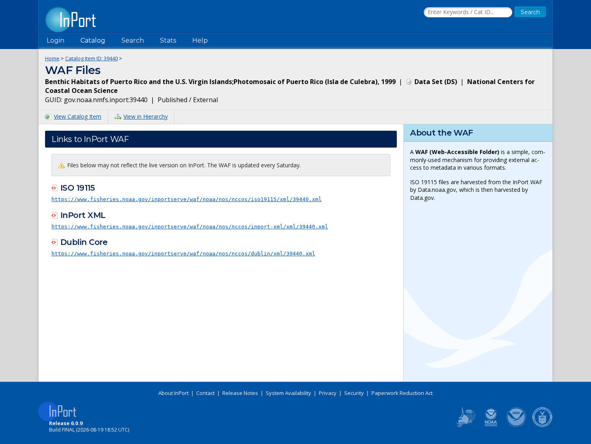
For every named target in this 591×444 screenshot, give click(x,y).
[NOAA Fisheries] (490, 425)
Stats (168, 40)
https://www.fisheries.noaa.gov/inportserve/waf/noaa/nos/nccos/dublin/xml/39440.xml (183, 254)
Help (200, 40)
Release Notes (240, 393)
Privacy (328, 393)
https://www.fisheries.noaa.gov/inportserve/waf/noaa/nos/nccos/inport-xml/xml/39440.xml (189, 227)
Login (55, 40)
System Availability (288, 393)
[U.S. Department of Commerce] (542, 425)
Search (132, 40)
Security (354, 393)
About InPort (173, 393)
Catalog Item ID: (91, 58)
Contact (205, 393)
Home (52, 58)
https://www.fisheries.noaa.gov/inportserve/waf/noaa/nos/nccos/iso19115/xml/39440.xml (186, 199)
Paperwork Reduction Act (402, 393)
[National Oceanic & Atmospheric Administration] (516, 425)
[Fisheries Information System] (465, 425)
